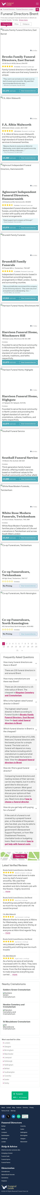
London (7, 1043)
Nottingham (8, 1065)
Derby (6, 1083)
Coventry (7, 1076)
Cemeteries (4, 1177)
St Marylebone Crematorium (16, 1021)
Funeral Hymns (5, 1159)
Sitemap (13, 1110)
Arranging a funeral (6, 1153)
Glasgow (7, 1047)
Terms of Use (5, 1110)
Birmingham (9, 1050)
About (3, 1107)
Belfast (6, 1068)
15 (16, 647)
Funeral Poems (5, 1162)
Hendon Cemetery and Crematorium (14, 1005)
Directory (25, 1107)
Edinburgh (8, 1061)
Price (16, 24)
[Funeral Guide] (1, 9)
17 (24, 647)
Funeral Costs (5, 1156)
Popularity (6, 24)
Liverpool (8, 1057)
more (7, 891)
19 (32, 647)
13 (8, 647)
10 (32, 644)
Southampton (9, 1072)
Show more (23, 20)
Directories (7, 1168)
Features (18, 1107)
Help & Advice (9, 1146)
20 (36, 647)
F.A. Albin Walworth (9, 914)
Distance (26, 24)
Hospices (4, 1181)
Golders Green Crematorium (16, 990)
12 (4, 647)
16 (20, 647)
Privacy (31, 1107)
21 (17, 650)
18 (28, 647)
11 (36, 644)
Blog (13, 1107)
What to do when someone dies (10, 1150)
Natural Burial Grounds (8, 1174)
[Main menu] (37, 4)
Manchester (8, 1054)
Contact (8, 1107)
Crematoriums (5, 1171)
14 (12, 647)
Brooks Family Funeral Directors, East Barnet (17, 870)
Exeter (6, 1079)
